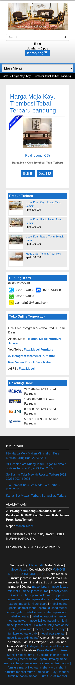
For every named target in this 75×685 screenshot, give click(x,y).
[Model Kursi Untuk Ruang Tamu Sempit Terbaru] (16, 222)
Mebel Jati (36, 565)
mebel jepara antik (33, 595)
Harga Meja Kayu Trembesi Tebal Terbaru (37, 162)
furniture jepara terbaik (22, 633)
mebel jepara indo (55, 612)
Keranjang (35, 53)
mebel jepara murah (35, 591)
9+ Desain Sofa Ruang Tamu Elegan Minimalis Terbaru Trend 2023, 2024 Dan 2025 (36, 466)
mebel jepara (40, 586)
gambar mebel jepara (32, 607)
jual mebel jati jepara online (51, 625)
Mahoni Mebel (25, 526)
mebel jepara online (43, 616)
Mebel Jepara (19, 569)
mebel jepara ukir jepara (22, 637)
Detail (43, 173)
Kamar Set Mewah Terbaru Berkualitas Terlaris (36, 495)
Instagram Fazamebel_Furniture (48, 646)
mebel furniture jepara (33, 603)
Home (5, 76)
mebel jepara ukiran (52, 633)
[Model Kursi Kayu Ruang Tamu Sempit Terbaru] (16, 205)
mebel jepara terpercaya (50, 629)
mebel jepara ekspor (36, 599)
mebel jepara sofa (20, 629)
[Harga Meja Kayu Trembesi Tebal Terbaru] (37, 133)
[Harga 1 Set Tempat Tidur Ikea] (16, 256)
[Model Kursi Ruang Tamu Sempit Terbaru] (16, 239)
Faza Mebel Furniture (38, 349)
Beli (26, 173)
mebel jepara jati (19, 616)
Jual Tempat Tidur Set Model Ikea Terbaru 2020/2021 (33, 487)
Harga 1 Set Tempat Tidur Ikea (43, 253)
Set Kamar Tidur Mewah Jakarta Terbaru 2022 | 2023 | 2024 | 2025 (37, 476)
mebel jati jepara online (44, 620)
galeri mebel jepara (29, 612)
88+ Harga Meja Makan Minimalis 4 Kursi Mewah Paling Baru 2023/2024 (33, 455)
